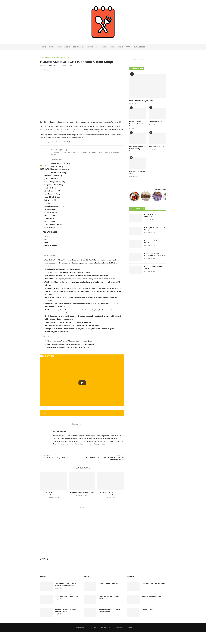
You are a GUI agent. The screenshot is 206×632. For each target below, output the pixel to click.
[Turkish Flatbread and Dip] (90, 586)
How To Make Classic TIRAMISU (152, 216)
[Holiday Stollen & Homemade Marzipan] (53, 481)
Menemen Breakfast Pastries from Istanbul (109, 597)
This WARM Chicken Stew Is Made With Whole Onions (65, 584)
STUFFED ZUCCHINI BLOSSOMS (82, 493)
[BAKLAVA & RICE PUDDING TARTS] (135, 270)
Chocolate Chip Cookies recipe (153, 583)
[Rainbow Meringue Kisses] (133, 599)
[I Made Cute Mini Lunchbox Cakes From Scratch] (137, 113)
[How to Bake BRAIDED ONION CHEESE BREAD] (90, 612)
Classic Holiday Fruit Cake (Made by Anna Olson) (137, 149)
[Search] (165, 47)
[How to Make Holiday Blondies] (135, 244)
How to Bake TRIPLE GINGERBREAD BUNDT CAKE (155, 255)
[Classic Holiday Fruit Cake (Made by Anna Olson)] (137, 138)
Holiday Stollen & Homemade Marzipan (155, 229)
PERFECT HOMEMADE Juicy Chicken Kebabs (65, 610)
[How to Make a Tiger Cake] (147, 86)
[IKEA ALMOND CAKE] (157, 138)
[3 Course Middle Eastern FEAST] (46, 599)
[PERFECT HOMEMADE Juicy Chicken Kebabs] (46, 612)
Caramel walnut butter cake (137, 173)
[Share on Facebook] (88, 424)
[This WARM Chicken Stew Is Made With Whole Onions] (46, 586)
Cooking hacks (78, 47)
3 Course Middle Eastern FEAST (67, 596)
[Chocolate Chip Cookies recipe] (133, 586)
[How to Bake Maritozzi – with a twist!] (110, 481)
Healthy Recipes (139, 47)
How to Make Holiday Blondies (152, 242)
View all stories (160, 190)
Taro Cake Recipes (155, 121)
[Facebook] (157, 47)
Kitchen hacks (92, 47)
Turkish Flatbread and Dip (108, 583)
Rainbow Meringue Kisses (151, 596)
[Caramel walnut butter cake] (137, 163)
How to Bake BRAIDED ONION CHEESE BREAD (109, 610)
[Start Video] (82, 382)
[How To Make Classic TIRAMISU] (135, 218)
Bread (120, 47)
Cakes (103, 47)
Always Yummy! (53, 65)
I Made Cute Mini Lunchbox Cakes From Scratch (137, 124)
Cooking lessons (63, 47)
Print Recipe (44, 70)
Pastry (51, 47)
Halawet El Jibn (147, 609)
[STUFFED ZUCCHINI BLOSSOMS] (82, 481)
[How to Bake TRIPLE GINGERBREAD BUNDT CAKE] (135, 257)
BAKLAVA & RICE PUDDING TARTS (154, 268)
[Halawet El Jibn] (133, 612)
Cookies (112, 47)
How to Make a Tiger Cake (141, 100)
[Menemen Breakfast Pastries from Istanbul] (90, 599)
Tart (128, 47)
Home (44, 47)
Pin (41, 166)
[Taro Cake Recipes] (157, 113)
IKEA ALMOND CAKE (156, 146)
